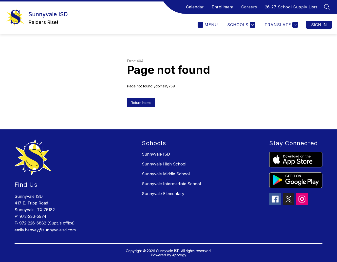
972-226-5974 (32, 216)
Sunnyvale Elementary (163, 193)
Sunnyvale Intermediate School (171, 183)
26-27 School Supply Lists (291, 6)
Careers (249, 6)
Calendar (195, 6)
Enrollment (222, 6)
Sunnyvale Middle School (166, 173)
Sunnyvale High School (164, 163)
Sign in (319, 24)
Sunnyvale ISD (156, 154)
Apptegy (179, 255)
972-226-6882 (32, 223)
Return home (141, 103)
